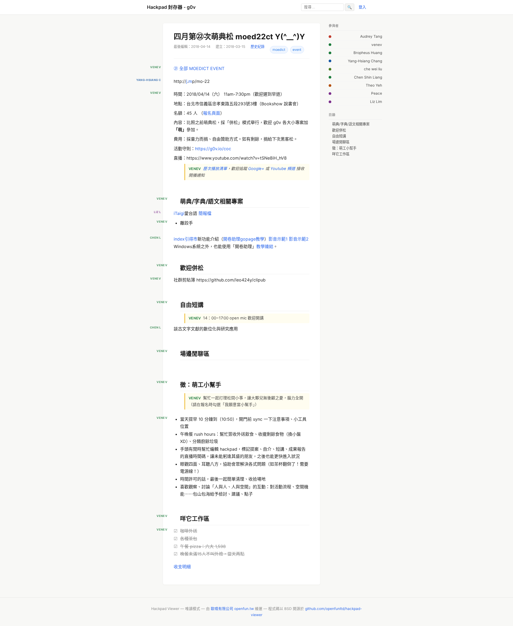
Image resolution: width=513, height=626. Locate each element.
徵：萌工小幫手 (344, 148)
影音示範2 (299, 239)
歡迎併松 (339, 130)
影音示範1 (278, 239)
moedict (279, 50)
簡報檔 (205, 213)
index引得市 (185, 239)
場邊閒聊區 (340, 142)
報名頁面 (211, 113)
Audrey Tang (371, 36)
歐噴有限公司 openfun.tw (232, 608)
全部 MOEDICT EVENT (201, 68)
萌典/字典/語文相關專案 (351, 124)
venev (376, 44)
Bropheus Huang (367, 53)
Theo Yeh (374, 85)
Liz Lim (376, 101)
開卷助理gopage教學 (243, 239)
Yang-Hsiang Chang (365, 61)
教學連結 (264, 246)
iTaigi (179, 213)
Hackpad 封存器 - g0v (171, 7)
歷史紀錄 (258, 46)
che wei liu (373, 69)
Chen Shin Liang (368, 77)
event (297, 50)
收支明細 (182, 566)
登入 (362, 7)
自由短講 (339, 136)
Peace (376, 93)
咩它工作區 (340, 154)
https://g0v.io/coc (213, 148)
